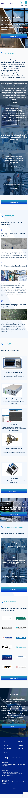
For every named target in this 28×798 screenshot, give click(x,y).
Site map (14, 788)
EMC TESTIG (7, 745)
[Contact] (21, 2)
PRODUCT (20, 741)
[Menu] (26, 2)
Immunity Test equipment (14, 399)
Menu (26, 5)
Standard (20, 745)
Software (14, 424)
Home (5, 741)
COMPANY (20, 748)
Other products (14, 478)
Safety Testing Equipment (14, 448)
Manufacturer (7, 748)
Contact (21, 5)
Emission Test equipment (14, 372)
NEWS (5, 752)
